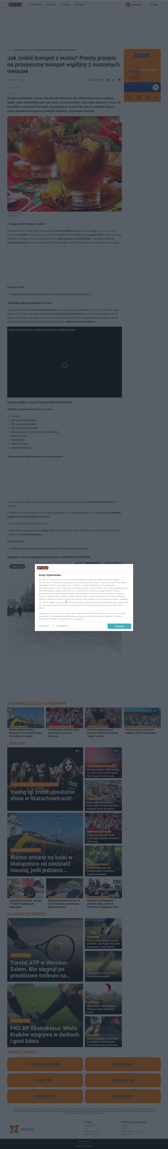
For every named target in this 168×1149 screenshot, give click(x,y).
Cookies (53, 619)
